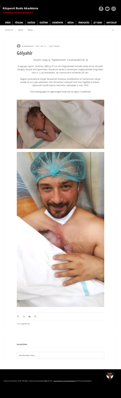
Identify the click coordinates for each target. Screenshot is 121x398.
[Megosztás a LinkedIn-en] (29, 316)
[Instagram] (113, 8)
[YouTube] (107, 8)
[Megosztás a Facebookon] (18, 316)
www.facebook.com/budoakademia (64, 381)
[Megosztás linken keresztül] (35, 316)
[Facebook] (101, 8)
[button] (113, 30)
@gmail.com (48, 381)
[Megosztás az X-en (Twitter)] (24, 316)
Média (20, 30)
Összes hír (9, 30)
